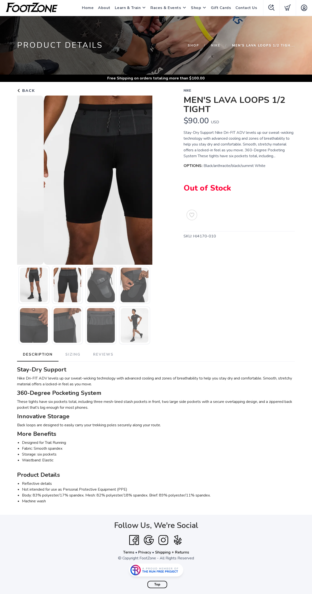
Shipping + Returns (172, 552)
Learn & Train (128, 7)
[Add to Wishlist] (191, 215)
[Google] (148, 540)
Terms (128, 552)
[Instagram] (163, 540)
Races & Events (165, 7)
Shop (196, 7)
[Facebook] (134, 540)
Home (88, 7)
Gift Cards (221, 7)
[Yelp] (178, 540)
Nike (215, 45)
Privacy (144, 552)
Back (28, 90)
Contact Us (246, 7)
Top (157, 584)
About (104, 7)
